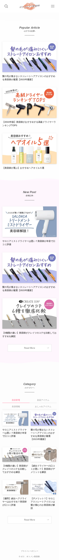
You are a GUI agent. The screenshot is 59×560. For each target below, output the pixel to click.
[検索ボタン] (6, 6)
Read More (29, 347)
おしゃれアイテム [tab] (43, 406)
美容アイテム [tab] (43, 399)
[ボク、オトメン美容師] (29, 6)
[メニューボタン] (52, 6)
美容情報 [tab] (16, 406)
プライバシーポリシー (29, 551)
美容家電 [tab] (16, 399)
